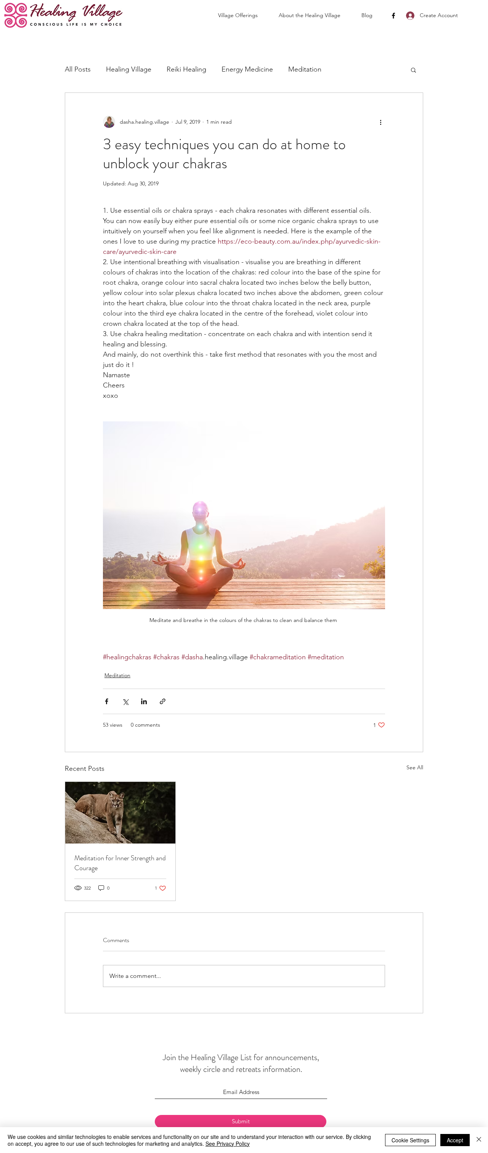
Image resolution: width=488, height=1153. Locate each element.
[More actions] (380, 121)
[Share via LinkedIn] (144, 701)
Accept (455, 1140)
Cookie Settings (410, 1140)
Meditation (304, 69)
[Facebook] (393, 15)
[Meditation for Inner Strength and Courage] (120, 813)
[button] (244, 15)
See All (414, 767)
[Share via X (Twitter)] (125, 701)
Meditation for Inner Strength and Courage (120, 863)
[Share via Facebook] (106, 701)
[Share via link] (162, 701)
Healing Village (128, 69)
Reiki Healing (186, 69)
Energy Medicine (247, 69)
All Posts (78, 69)
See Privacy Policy (227, 1143)
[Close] (478, 1140)
